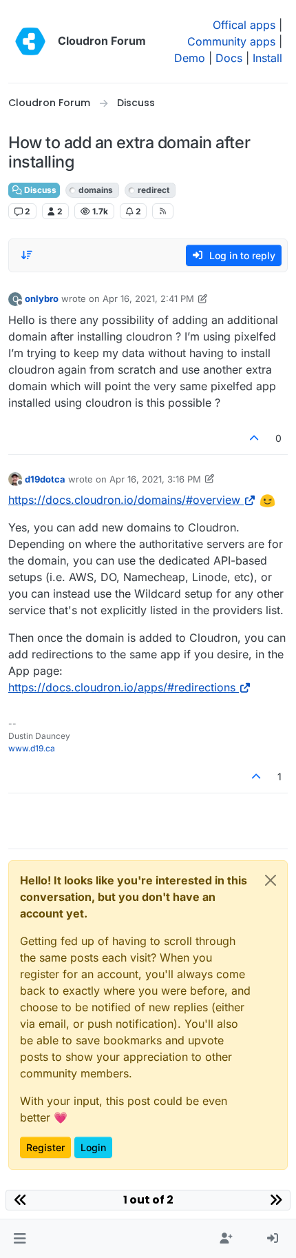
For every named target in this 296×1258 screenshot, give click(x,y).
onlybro (42, 298)
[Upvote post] (254, 438)
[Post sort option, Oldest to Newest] (26, 255)
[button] (20, 1238)
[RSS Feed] (162, 211)
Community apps (231, 41)
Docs (228, 58)
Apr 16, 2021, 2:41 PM (148, 298)
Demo (189, 58)
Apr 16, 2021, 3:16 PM (155, 479)
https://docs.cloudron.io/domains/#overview (124, 500)
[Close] (270, 880)
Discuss (39, 190)
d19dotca (45, 479)
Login (93, 1147)
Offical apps (244, 25)
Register (45, 1147)
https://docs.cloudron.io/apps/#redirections (121, 687)
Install (267, 58)
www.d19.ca (31, 748)
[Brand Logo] (30, 41)
